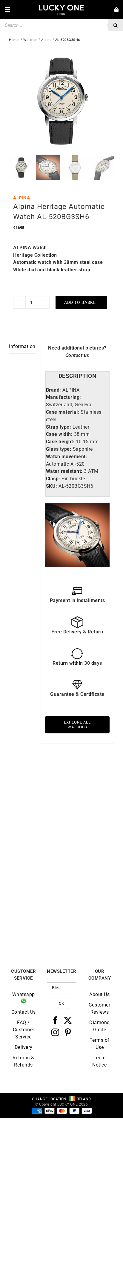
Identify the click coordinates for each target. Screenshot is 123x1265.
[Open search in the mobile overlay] (61, 25)
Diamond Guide (99, 1026)
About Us (99, 994)
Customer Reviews (99, 1008)
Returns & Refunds (23, 1061)
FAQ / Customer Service (23, 1030)
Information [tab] (22, 346)
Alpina (46, 40)
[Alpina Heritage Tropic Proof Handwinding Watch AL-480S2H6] (87, 780)
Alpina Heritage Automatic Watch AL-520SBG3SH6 (35, 928)
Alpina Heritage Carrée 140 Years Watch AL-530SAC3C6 (87, 928)
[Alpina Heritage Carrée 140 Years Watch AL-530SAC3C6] (87, 869)
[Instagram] (55, 1032)
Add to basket (81, 302)
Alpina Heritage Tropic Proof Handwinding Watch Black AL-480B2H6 (35, 841)
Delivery (24, 1047)
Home (14, 40)
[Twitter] (68, 1020)
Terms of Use (100, 1043)
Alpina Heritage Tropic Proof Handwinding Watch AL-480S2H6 (88, 838)
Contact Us (23, 1012)
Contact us (77, 355)
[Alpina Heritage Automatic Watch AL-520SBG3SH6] (35, 869)
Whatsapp (23, 994)
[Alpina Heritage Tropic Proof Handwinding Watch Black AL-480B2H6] (35, 780)
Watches (30, 40)
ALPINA (21, 198)
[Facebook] (55, 1020)
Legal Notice (99, 1061)
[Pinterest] (68, 1032)
